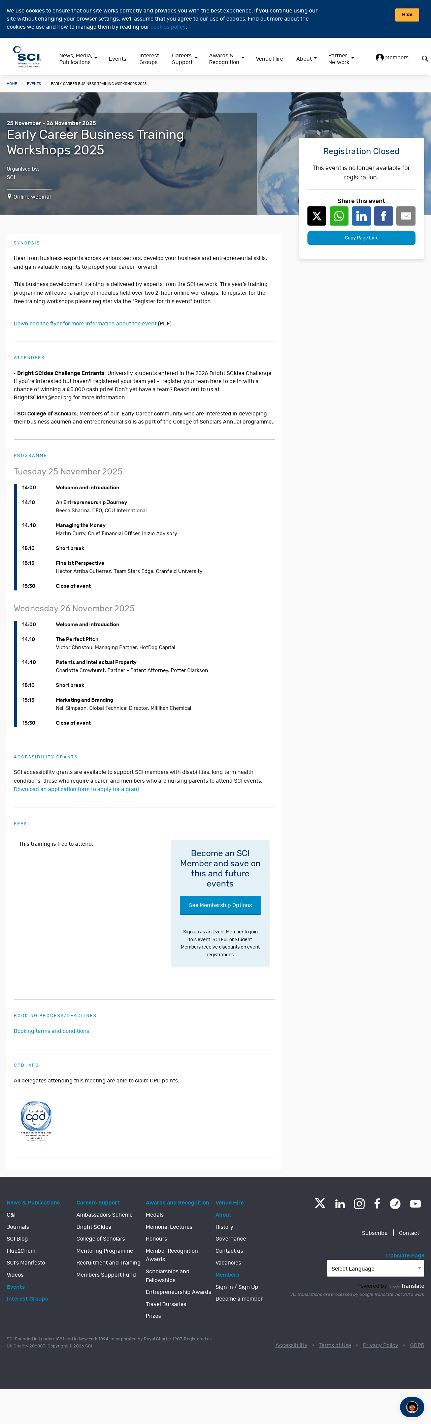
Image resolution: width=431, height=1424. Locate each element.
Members (396, 57)
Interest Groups (149, 59)
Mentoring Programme (104, 1251)
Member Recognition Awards (172, 1255)
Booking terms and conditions (51, 1031)
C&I (11, 1215)
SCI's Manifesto (26, 1263)
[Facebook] (377, 1203)
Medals (155, 1215)
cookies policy (168, 27)
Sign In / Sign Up (237, 1287)
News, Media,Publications (75, 59)
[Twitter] (320, 1206)
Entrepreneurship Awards (178, 1292)
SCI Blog (17, 1239)
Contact (409, 1233)
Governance (231, 1239)
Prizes (153, 1316)
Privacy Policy (380, 1345)
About (304, 59)
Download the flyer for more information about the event (85, 323)
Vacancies (228, 1263)
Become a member (239, 1299)
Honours (156, 1239)
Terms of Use (335, 1345)
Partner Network (338, 59)
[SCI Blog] (395, 1203)
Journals (18, 1227)
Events (117, 59)
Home (12, 84)
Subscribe (375, 1233)
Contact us (229, 1251)
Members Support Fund (106, 1275)
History (224, 1227)
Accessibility (291, 1345)
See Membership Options (220, 905)
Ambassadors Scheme (104, 1215)
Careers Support (182, 59)
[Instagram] (359, 1203)
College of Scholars (100, 1239)
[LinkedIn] (339, 1203)
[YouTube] (415, 1203)
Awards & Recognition (224, 59)
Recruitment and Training (108, 1263)
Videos (15, 1275)
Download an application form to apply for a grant (76, 789)
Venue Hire (269, 59)
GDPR (417, 1345)
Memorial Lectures (169, 1227)
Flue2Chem (21, 1251)
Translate (412, 1286)
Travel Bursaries (166, 1304)
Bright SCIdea (93, 1227)
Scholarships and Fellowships (168, 1276)
